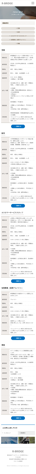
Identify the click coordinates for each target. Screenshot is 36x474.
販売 (18, 32)
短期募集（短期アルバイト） (18, 39)
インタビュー (7, 433)
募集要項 (22, 433)
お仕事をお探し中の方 (10, 428)
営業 (18, 28)
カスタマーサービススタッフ (18, 36)
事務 (18, 43)
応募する (18, 126)
